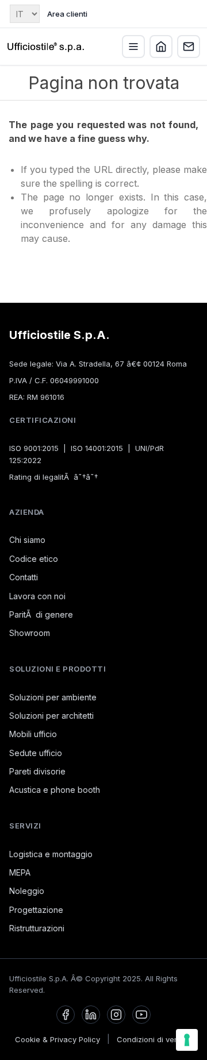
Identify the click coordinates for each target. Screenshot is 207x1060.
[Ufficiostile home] (46, 46)
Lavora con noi (37, 596)
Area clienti (67, 13)
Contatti (23, 577)
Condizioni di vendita (154, 1039)
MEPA (19, 872)
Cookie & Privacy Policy (57, 1039)
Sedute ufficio (35, 753)
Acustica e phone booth (54, 790)
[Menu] (133, 46)
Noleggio (26, 891)
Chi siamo (27, 540)
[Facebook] (65, 1014)
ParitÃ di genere (41, 614)
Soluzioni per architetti (51, 715)
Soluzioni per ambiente (53, 697)
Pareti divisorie (37, 771)
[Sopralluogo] (161, 46)
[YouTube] (141, 1014)
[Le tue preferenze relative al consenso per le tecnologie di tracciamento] (187, 1040)
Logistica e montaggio (51, 854)
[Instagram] (116, 1014)
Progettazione (36, 910)
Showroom (29, 633)
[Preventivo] (188, 46)
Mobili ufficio (33, 734)
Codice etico (33, 559)
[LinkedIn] (91, 1014)
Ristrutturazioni (36, 928)
